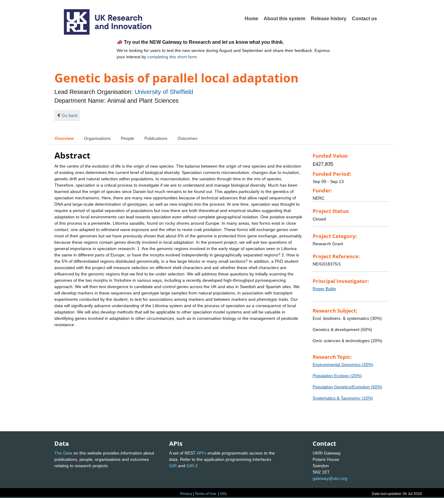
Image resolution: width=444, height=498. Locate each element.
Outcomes (187, 138)
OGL (223, 494)
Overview (64, 138)
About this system (284, 18)
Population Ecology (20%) (337, 375)
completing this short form (172, 56)
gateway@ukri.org (330, 478)
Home (251, 18)
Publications (155, 138)
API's (201, 453)
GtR (173, 465)
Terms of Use (205, 494)
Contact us (364, 18)
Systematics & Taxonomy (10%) (343, 398)
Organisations (97, 138)
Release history (328, 18)
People (127, 138)
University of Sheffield (164, 91)
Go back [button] (70, 115)
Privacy (186, 494)
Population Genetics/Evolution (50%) (347, 386)
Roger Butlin (324, 288)
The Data (63, 453)
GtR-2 (192, 465)
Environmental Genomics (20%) (343, 364)
